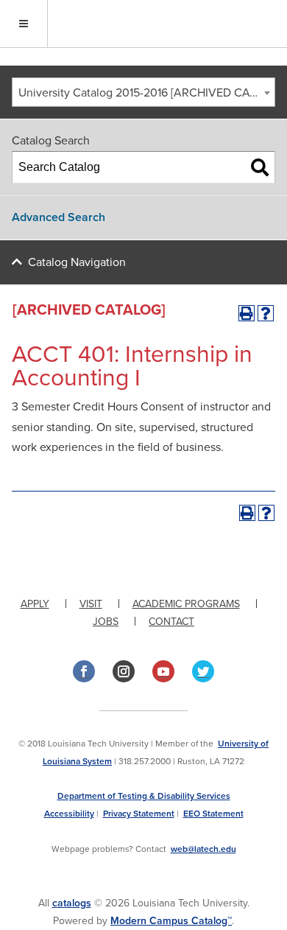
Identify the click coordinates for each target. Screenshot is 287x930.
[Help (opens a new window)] (266, 313)
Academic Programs (186, 604)
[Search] (259, 167)
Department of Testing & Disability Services (143, 796)
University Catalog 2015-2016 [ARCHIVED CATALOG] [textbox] (146, 92)
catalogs (71, 903)
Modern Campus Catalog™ (171, 921)
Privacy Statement (138, 813)
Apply (35, 604)
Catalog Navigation (77, 262)
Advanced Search (58, 217)
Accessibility (69, 813)
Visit (90, 604)
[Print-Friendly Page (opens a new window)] (246, 313)
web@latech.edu (203, 849)
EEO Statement (213, 813)
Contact (171, 621)
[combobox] (143, 92)
